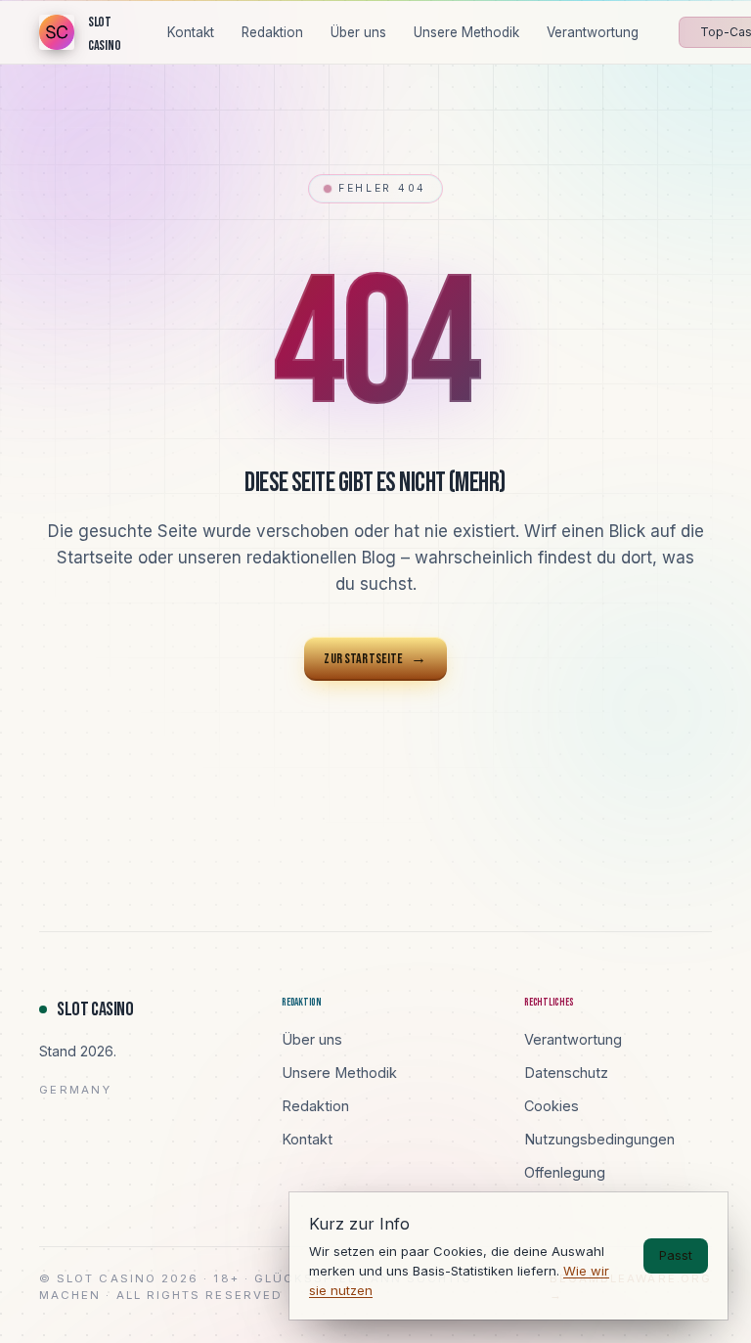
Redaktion (315, 1105)
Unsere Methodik (339, 1072)
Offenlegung (564, 1172)
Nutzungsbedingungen (599, 1139)
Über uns (312, 1039)
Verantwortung (573, 1039)
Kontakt (307, 1139)
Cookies (551, 1105)
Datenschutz (566, 1072)
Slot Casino (95, 1009)
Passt (675, 1255)
